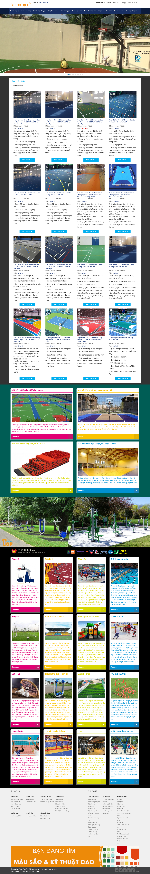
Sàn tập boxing (92, 831)
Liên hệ (136, 3)
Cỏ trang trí (105, 813)
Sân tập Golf (59, 802)
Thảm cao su (92, 827)
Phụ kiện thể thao (118, 674)
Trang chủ (115, 3)
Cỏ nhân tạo (118, 11)
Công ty (123, 3)
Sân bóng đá (65, 11)
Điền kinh (49, 559)
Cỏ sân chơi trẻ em (108, 806)
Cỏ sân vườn (106, 808)
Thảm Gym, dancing (94, 825)
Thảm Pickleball (93, 822)
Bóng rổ (15, 559)
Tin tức (130, 3)
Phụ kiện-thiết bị (131, 11)
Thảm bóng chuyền (46, 799)
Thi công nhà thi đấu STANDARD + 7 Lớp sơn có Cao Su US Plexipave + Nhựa (58, 339)
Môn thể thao (117, 616)
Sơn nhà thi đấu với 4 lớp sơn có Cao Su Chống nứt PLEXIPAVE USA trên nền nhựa (58, 267)
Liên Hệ (20, 128)
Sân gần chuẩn (15, 802)
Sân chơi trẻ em (90, 11)
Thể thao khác (53, 11)
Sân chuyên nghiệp (17, 799)
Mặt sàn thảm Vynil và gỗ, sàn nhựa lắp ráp (97, 443)
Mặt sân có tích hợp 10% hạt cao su (27, 390)
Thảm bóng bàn (93, 811)
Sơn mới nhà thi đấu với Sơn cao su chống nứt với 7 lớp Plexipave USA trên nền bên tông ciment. (89, 195)
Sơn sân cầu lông (31, 802)
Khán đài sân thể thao (54, 616)
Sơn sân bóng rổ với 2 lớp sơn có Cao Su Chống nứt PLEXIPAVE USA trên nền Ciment (27, 122)
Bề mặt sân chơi (45, 816)
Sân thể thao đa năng (62, 811)
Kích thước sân (15, 808)
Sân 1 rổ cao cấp (16, 804)
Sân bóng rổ (14, 11)
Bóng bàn (82, 559)
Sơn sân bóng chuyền (47, 802)
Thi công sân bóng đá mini (108, 801)
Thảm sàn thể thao (105, 11)
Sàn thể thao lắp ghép (93, 835)
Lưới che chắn (84, 674)
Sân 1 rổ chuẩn (15, 806)
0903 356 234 (43, 3)
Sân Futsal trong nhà (61, 808)
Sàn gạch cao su (93, 829)
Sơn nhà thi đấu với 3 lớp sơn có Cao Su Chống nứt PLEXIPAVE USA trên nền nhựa (90, 122)
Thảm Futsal (91, 808)
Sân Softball (59, 799)
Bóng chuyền (17, 731)
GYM (80, 731)
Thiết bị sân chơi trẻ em (88, 616)
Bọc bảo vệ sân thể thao (55, 731)
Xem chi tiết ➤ (27, 160)
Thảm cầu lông (30, 799)
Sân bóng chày (60, 804)
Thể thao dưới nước (119, 559)
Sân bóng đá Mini (16, 816)
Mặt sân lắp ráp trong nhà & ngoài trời (95, 390)
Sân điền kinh (77, 11)
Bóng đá (15, 616)
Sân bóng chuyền (39, 11)
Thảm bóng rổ (92, 804)
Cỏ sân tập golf (107, 811)
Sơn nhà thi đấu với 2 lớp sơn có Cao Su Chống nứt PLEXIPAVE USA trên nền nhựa (58, 122)
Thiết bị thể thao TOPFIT (122, 731)
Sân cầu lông (26, 11)
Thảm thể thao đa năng (93, 814)
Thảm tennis (91, 806)
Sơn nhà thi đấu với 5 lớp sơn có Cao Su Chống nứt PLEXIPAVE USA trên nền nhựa (26, 267)
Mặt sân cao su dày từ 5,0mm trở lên (28, 443)
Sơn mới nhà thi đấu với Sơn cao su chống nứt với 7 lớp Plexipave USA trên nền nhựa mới (121, 195)
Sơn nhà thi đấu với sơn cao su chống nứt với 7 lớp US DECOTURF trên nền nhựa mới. (27, 339)
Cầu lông (16, 674)
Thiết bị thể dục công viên (56, 674)
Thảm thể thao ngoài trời (94, 819)
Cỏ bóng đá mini (107, 804)
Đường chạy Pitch (31, 816)
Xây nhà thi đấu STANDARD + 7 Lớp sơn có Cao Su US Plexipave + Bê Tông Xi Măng (89, 339)
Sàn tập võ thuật (60, 806)
